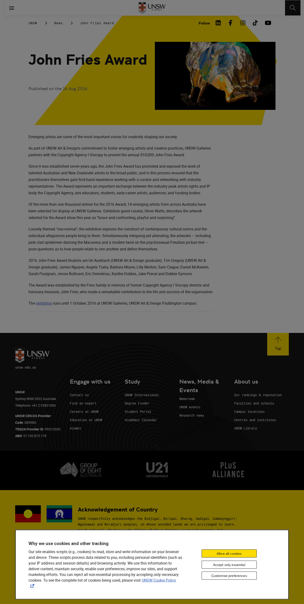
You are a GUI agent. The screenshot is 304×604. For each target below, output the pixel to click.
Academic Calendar (141, 420)
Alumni (75, 428)
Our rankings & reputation (258, 395)
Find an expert (83, 403)
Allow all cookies (229, 553)
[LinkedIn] (218, 23)
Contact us (79, 395)
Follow (204, 23)
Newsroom (187, 398)
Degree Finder (137, 403)
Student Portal (138, 411)
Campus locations (249, 411)
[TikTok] (255, 23)
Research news (191, 415)
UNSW (32, 23)
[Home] (152, 8)
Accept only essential (229, 564)
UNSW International (142, 395)
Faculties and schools (254, 403)
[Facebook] (230, 23)
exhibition (44, 303)
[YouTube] (267, 23)
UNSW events (189, 407)
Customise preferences (229, 576)
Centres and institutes (255, 420)
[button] (278, 344)
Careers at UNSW (84, 411)
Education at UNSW (86, 420)
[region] (152, 564)
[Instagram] (243, 23)
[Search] (292, 7)
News (58, 23)
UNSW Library (245, 428)
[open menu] (11, 7)
